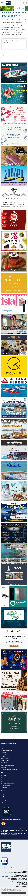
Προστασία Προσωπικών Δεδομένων (8, 783)
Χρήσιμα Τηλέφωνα (4, 775)
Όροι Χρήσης (3, 779)
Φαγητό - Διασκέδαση (5, 758)
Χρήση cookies (4, 777)
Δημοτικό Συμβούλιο (12, 19)
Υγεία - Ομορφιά (4, 754)
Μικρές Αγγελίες (4, 767)
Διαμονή (2, 748)
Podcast (2, 798)
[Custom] (26, 3)
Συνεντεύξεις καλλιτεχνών (6, 803)
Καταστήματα (3, 752)
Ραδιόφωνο (3, 794)
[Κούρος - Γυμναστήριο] (14, 8)
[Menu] (2, 2)
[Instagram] (25, 3)
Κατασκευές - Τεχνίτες (5, 760)
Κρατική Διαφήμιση (4, 787)
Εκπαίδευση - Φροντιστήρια (6, 750)
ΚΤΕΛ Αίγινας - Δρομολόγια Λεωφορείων (9, 769)
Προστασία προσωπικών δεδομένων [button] (15, 890)
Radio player (3, 796)
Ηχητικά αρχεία (4, 800)
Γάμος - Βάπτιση (4, 762)
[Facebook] (23, 3)
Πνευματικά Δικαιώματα (5, 781)
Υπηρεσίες (3, 756)
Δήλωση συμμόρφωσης (5, 785)
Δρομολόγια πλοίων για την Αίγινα (7, 765)
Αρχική (2, 746)
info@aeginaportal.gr (22, 875)
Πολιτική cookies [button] (4, 890)
